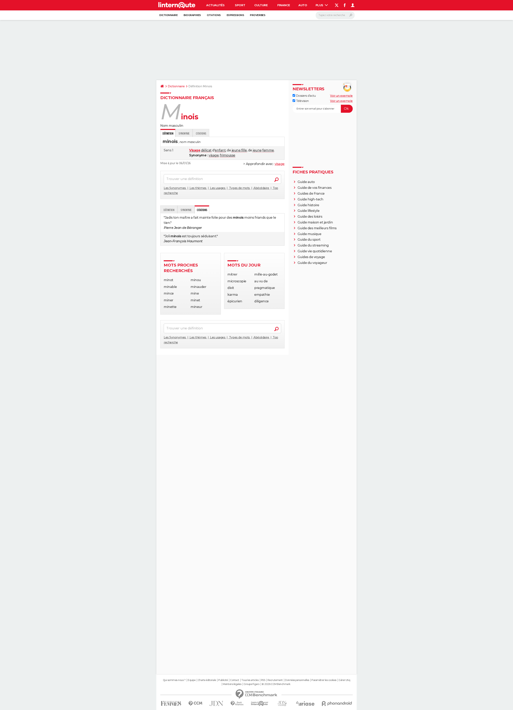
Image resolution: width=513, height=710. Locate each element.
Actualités (215, 5)
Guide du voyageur (312, 263)
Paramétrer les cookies (323, 680)
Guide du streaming (313, 245)
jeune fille (239, 150)
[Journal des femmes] (171, 703)
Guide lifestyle (309, 211)
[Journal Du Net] (216, 703)
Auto (302, 5)
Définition (169, 210)
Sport (240, 5)
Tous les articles (250, 680)
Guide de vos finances (315, 188)
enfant (220, 150)
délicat (206, 150)
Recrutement (275, 680)
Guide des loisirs (310, 216)
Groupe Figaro (252, 684)
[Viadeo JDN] (282, 703)
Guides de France (311, 193)
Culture (261, 5)
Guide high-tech (310, 199)
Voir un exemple (341, 96)
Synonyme (184, 133)
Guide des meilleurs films (317, 228)
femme (268, 150)
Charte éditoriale (207, 680)
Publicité (223, 680)
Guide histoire (308, 205)
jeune (257, 150)
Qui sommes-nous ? (174, 680)
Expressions (235, 15)
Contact (234, 680)
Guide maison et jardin (315, 222)
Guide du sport (309, 239)
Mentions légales (232, 684)
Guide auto (306, 182)
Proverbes (257, 15)
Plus (320, 5)
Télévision (302, 101)
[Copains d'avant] (259, 703)
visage (214, 155)
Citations (214, 15)
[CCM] (195, 703)
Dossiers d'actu (305, 96)
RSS (263, 680)
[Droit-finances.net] (237, 703)
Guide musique (309, 234)
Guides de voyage (311, 257)
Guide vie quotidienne (315, 251)
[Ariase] (305, 703)
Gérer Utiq (344, 680)
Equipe (191, 680)
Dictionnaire (168, 15)
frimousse (227, 155)
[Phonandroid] (337, 703)
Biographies (192, 15)
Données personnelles (297, 680)
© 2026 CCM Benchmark (276, 684)
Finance (283, 5)
